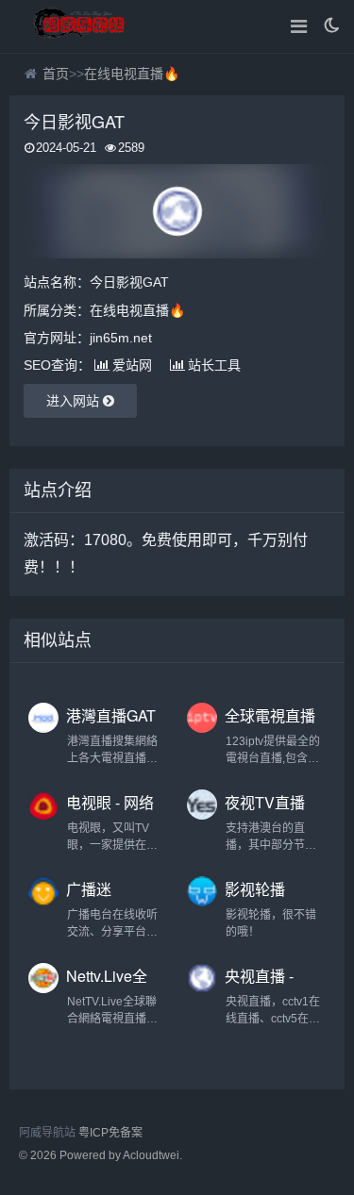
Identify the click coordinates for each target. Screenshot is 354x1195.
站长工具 (214, 365)
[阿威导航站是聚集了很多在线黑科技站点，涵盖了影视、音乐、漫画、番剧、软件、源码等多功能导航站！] (80, 26)
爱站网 (132, 365)
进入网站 (74, 400)
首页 (55, 73)
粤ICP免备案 (110, 1132)
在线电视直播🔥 (131, 73)
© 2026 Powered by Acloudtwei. (100, 1155)
